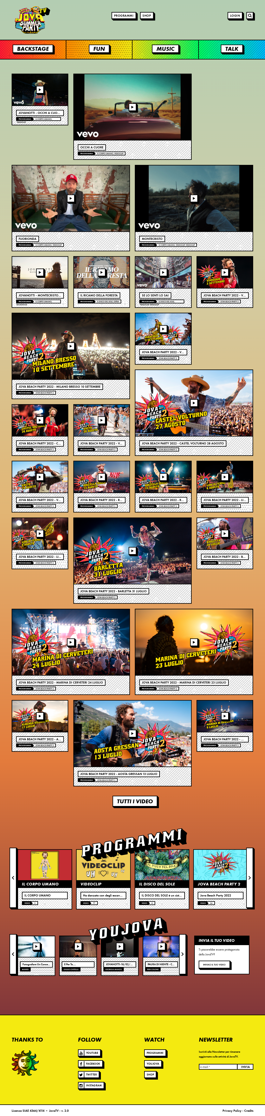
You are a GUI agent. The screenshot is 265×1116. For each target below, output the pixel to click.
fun (99, 48)
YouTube (92, 1053)
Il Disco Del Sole (105, 301)
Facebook (93, 1063)
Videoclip (21, 122)
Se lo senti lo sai (155, 295)
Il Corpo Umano (44, 119)
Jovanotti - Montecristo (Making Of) (48, 295)
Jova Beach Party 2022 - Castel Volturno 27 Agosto (59, 443)
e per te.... (70, 964)
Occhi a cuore (91, 147)
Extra (116, 301)
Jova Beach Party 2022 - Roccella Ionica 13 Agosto (120, 500)
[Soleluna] (25, 1062)
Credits (248, 1111)
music (165, 48)
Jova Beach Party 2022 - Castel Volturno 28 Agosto (183, 443)
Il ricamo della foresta (99, 295)
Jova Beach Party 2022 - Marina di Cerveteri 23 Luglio (184, 683)
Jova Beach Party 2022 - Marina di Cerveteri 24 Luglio (61, 683)
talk (231, 48)
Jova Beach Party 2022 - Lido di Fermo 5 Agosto (56, 557)
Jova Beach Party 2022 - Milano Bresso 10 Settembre (59, 387)
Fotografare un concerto (37, 964)
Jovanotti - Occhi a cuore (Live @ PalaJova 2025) (57, 113)
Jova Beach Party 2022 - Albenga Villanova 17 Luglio (60, 739)
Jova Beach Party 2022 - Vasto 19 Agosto (51, 500)
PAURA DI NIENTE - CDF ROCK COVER (170, 964)
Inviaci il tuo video (214, 964)
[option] (44, 879)
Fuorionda (27, 239)
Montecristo (152, 239)
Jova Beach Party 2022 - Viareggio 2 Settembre (178, 352)
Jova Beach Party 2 (45, 393)
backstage (33, 48)
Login (235, 16)
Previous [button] (13, 878)
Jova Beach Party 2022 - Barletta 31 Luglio (113, 591)
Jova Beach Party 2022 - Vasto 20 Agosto (112, 443)
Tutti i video (135, 801)
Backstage (22, 304)
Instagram (94, 1085)
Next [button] (249, 878)
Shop (146, 16)
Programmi (124, 16)
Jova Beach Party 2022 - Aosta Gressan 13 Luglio (118, 774)
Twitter (91, 1074)
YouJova (153, 1063)
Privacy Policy (232, 1111)
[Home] (21, 20)
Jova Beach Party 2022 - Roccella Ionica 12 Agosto (182, 500)
